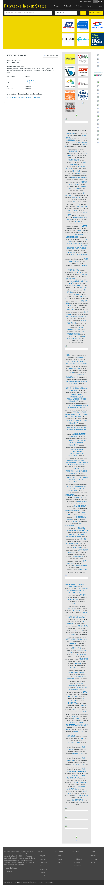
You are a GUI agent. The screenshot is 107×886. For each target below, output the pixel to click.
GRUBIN (75, 521)
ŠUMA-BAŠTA (70, 495)
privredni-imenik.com (23, 882)
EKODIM (71, 373)
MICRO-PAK (83, 570)
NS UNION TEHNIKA (80, 565)
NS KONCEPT (77, 718)
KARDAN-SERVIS (77, 556)
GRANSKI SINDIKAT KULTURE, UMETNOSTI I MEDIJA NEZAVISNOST (77, 488)
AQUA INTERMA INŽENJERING (76, 316)
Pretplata (43, 856)
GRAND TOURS (73, 160)
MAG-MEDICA (76, 709)
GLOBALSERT (77, 285)
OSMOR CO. (70, 140)
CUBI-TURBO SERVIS (73, 743)
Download (93, 859)
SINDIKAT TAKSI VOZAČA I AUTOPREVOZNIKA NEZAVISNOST (77, 443)
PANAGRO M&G (73, 599)
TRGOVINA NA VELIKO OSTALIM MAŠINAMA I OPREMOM (23, 97)
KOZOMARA (77, 548)
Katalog (59, 862)
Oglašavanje (43, 862)
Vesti (41, 866)
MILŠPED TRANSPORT (72, 510)
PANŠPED (83, 595)
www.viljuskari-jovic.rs (31, 83)
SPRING (68, 729)
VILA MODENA (73, 210)
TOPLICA (70, 305)
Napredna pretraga (95, 12)
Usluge (56, 6)
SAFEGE (79, 272)
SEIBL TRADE (76, 171)
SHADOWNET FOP (74, 668)
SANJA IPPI (83, 274)
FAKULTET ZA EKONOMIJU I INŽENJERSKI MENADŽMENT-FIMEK (77, 591)
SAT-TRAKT (78, 663)
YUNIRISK (83, 705)
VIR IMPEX (83, 539)
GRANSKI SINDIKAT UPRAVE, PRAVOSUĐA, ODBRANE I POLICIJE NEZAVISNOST (76, 414)
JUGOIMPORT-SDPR (81, 795)
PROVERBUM (70, 608)
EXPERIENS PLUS (73, 270)
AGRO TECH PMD (81, 654)
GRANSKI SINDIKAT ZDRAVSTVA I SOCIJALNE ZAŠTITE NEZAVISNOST (77, 480)
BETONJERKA (70, 635)
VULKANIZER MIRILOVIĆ (79, 177)
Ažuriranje (43, 859)
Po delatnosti (78, 859)
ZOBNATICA (80, 230)
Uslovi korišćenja (11, 868)
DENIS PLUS (73, 151)
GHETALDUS (70, 736)
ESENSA (73, 716)
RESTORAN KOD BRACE (80, 782)
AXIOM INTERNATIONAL (74, 244)
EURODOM (69, 310)
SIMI (84, 712)
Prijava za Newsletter (85, 1)
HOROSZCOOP (78, 630)
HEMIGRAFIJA (72, 703)
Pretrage (79, 6)
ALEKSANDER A (82, 206)
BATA (85, 692)
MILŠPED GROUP (80, 506)
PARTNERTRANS (73, 696)
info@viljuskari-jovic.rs (31, 81)
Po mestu (77, 862)
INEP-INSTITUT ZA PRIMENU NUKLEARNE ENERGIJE (76, 535)
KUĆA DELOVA (82, 501)
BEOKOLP (84, 266)
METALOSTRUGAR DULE (76, 672)
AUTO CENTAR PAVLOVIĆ (76, 617)
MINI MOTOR (70, 252)
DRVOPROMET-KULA (73, 543)
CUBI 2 (82, 738)
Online (59, 856)
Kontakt (93, 862)
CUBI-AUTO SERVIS (78, 765)
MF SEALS (83, 288)
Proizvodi (67, 6)
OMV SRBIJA (70, 133)
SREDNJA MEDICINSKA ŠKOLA (76, 639)
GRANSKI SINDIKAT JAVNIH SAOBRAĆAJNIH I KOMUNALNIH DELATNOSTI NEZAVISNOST (77, 462)
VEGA (74, 604)
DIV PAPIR (83, 226)
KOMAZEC (77, 294)
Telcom (89, 6)
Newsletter (43, 869)
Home (100, 6)
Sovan (51, 882)
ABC (75, 856)
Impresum (9, 871)
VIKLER (75, 202)
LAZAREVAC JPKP (74, 368)
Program (59, 859)
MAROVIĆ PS (76, 197)
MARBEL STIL (73, 643)
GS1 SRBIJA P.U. (81, 173)
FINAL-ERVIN (83, 659)
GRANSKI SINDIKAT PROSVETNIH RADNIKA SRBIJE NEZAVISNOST (76, 471)
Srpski (95, 1)
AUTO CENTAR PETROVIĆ (79, 255)
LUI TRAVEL (81, 357)
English (100, 1)
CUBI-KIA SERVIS (78, 754)
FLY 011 (85, 613)
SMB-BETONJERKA (79, 497)
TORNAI (77, 221)
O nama (93, 856)
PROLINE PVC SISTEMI (79, 142)
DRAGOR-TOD (77, 610)
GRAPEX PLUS (70, 279)
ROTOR (77, 204)
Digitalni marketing (41, 874)
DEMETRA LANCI (77, 800)
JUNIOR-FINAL (83, 626)
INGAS (68, 355)
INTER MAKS (76, 648)
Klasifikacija (77, 866)
